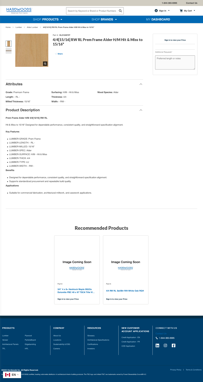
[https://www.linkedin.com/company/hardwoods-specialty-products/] (158, 346)
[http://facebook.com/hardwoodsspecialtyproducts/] (174, 346)
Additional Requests (163, 52)
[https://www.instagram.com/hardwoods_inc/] (166, 346)
